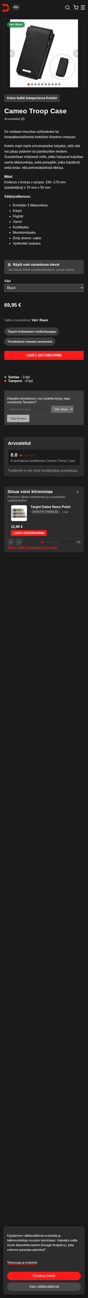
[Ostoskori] (76, 7)
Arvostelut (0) (14, 118)
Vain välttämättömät (44, 1286)
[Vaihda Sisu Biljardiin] (16, 7)
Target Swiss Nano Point (50, 507)
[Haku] (67, 7)
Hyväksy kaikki (44, 1276)
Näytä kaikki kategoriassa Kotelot (32, 547)
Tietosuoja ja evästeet (22, 1262)
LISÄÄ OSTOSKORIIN (44, 355)
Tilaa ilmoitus (18, 418)
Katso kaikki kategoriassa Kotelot (32, 98)
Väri (7, 281)
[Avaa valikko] (83, 7)
